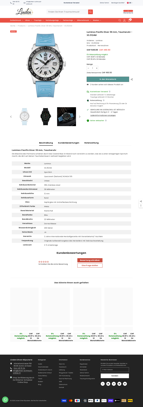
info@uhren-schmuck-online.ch (23, 371)
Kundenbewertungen (68, 142)
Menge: (90, 64)
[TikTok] (119, 384)
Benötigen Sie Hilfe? (117, 3)
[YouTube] (125, 384)
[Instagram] (108, 384)
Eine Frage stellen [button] (90, 265)
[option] (45, 65)
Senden (114, 376)
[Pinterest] (114, 384)
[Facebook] (103, 384)
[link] (24, 330)
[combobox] (67, 12)
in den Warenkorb (108, 79)
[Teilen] (131, 79)
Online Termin (104, 3)
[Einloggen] (124, 20)
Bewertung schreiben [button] (90, 260)
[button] (10, 116)
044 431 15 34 (19, 368)
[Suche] (69, 12)
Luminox (99, 40)
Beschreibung (46, 142)
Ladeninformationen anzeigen (103, 115)
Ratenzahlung (91, 142)
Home (12, 26)
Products (21, 26)
